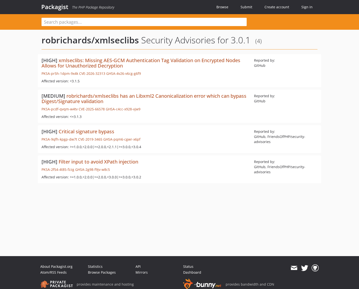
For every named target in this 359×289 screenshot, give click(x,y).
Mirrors (142, 272)
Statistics (95, 266)
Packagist (54, 7)
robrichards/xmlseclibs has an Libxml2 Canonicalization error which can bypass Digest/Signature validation (144, 99)
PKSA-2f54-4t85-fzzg (58, 169)
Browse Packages (102, 272)
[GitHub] (315, 268)
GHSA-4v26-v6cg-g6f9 (123, 73)
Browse (222, 7)
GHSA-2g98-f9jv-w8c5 (92, 169)
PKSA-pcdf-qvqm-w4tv (60, 109)
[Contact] (293, 268)
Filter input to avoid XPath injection (98, 161)
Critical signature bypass (86, 131)
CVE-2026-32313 (92, 73)
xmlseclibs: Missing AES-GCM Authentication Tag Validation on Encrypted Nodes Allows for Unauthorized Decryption (141, 63)
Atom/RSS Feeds (53, 272)
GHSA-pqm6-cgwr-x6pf (121, 139)
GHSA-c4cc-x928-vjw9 (123, 109)
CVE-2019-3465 (90, 139)
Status (188, 266)
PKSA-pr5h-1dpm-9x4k (60, 73)
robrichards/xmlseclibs (90, 40)
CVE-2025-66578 (92, 109)
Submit (246, 7)
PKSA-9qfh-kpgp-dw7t (59, 139)
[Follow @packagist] (304, 268)
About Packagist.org (56, 266)
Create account (276, 7)
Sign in (307, 7)
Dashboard (192, 272)
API (138, 266)
